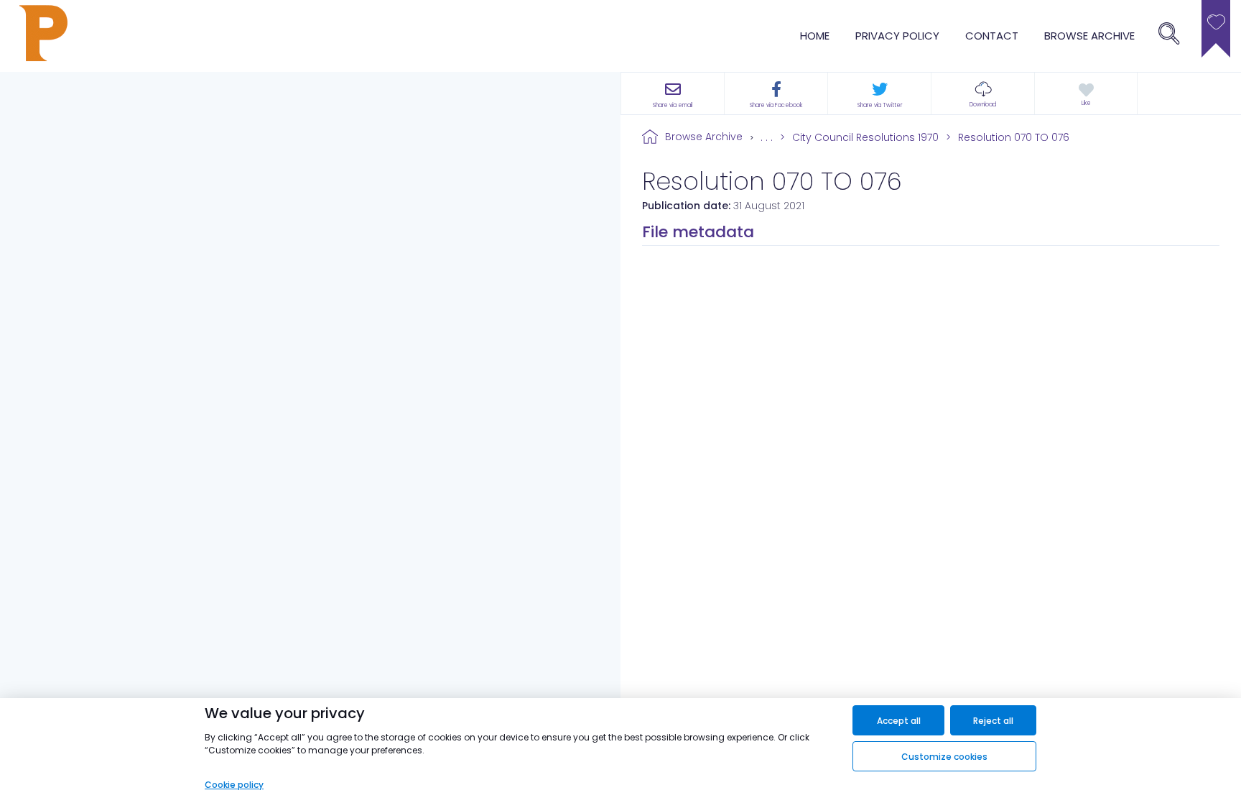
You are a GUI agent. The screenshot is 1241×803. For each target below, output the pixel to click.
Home (814, 35)
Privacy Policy (897, 35)
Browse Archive (704, 136)
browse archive (1089, 35)
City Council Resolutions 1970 (865, 137)
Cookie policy (234, 785)
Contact (991, 35)
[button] (983, 93)
